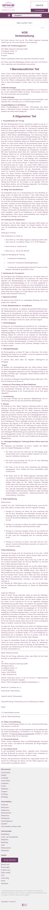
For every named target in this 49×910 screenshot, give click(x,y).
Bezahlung (4, 797)
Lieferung (4, 794)
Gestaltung (4, 778)
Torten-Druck (5, 781)
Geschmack (4, 783)
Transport (4, 791)
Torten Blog (5, 878)
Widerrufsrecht (6, 848)
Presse (3, 881)
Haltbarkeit (4, 789)
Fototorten (4, 805)
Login (42, 27)
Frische (3, 786)
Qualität (3, 775)
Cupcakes (4, 824)
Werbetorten (5, 815)
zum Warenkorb (39, 10)
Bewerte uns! (5, 864)
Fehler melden (5, 872)
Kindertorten (5, 810)
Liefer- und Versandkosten (9, 837)
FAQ (2, 875)
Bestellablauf (5, 834)
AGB (2, 845)
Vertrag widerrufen (10, 860)
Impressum (4, 883)
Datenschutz (5, 850)
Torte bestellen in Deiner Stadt (11, 826)
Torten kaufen (5, 772)
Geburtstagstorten (6, 821)
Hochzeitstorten (6, 813)
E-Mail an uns (5, 870)
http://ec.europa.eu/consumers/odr (23, 734)
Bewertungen (5, 867)
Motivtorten (5, 807)
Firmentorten (5, 818)
